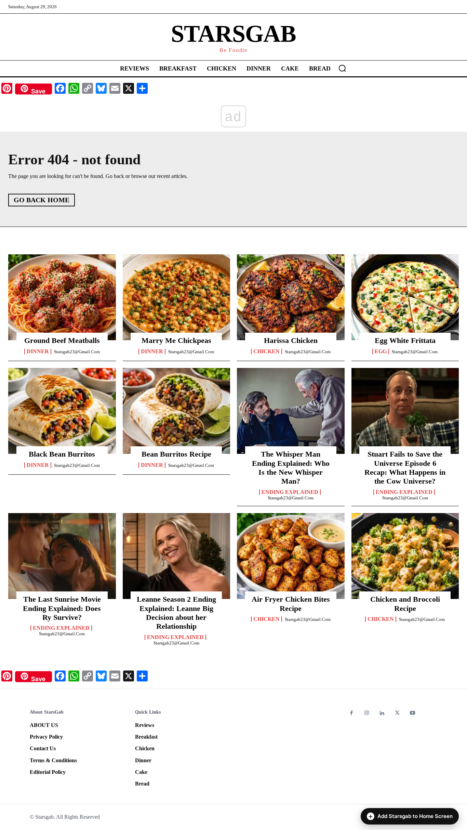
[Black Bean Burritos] (62, 411)
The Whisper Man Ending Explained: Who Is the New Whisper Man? (291, 467)
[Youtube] (412, 713)
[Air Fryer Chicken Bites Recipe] (291, 556)
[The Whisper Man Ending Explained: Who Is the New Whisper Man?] (291, 411)
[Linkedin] (382, 713)
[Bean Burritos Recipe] (176, 411)
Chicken (266, 351)
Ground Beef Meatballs (62, 340)
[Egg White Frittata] (405, 297)
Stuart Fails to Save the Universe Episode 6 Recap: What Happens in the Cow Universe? (404, 467)
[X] (397, 713)
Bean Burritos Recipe (176, 454)
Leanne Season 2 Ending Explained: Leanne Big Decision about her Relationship (176, 612)
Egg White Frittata (405, 340)
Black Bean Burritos (62, 454)
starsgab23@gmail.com (77, 351)
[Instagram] (367, 713)
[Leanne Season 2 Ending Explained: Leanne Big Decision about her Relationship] (176, 556)
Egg (381, 351)
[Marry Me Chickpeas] (176, 297)
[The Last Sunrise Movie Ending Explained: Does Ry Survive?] (62, 556)
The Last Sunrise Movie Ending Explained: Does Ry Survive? (62, 608)
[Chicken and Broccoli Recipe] (405, 556)
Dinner (38, 351)
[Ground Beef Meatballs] (62, 297)
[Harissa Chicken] (291, 297)
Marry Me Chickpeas (176, 340)
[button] (342, 68)
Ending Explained (290, 492)
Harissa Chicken (291, 340)
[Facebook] (352, 713)
